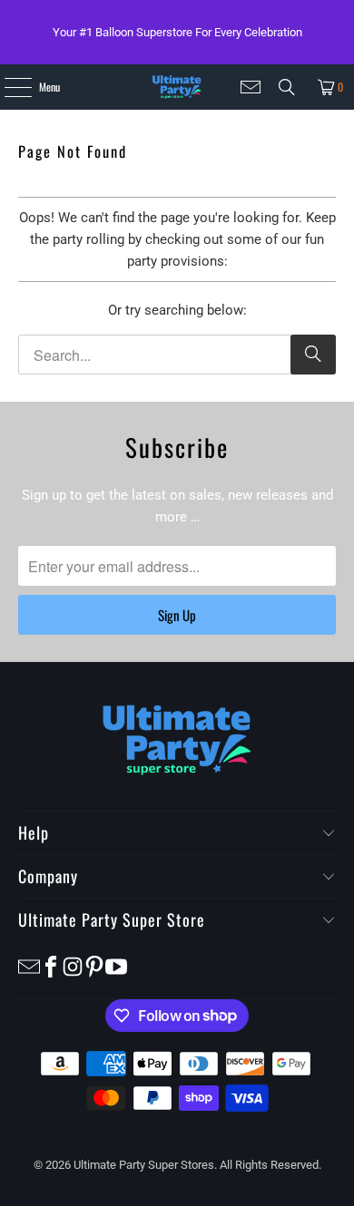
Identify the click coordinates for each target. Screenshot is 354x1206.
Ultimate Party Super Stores (144, 1165)
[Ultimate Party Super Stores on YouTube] (116, 965)
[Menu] (7, 87)
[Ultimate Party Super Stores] (176, 87)
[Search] (287, 87)
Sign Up (177, 615)
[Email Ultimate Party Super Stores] (251, 87)
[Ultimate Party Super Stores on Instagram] (73, 965)
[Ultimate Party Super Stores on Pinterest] (94, 965)
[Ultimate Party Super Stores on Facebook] (51, 965)
